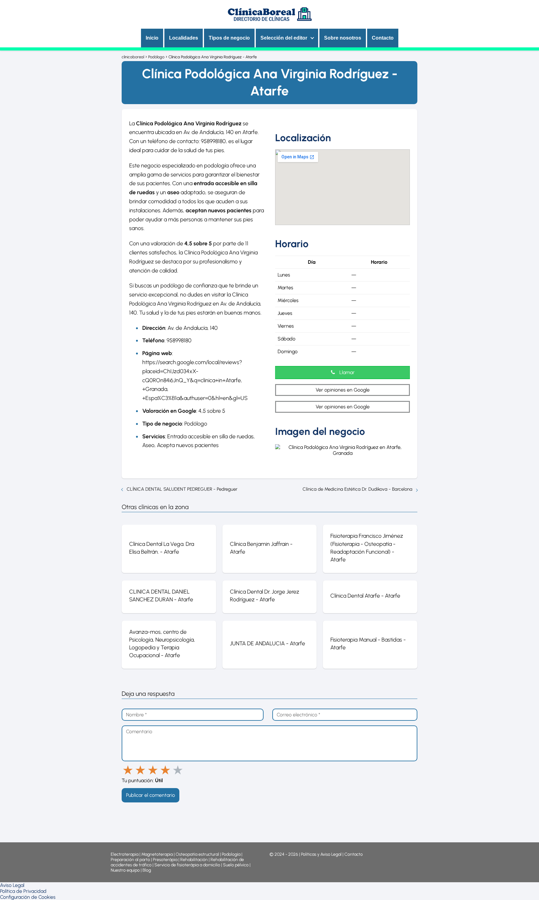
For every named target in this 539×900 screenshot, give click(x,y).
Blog (147, 870)
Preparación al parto (130, 859)
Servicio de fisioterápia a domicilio (187, 865)
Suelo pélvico (236, 865)
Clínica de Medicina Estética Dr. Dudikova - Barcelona (357, 489)
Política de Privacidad (23, 891)
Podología (231, 854)
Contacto (383, 38)
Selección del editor (283, 38)
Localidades (183, 38)
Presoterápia (165, 859)
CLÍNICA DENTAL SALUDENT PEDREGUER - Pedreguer (182, 489)
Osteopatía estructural (197, 854)
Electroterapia (124, 854)
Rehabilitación (194, 859)
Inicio (152, 38)
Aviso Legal (12, 885)
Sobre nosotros (342, 38)
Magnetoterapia (157, 854)
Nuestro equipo (125, 870)
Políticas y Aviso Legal (321, 854)
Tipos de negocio (229, 38)
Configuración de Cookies (28, 897)
